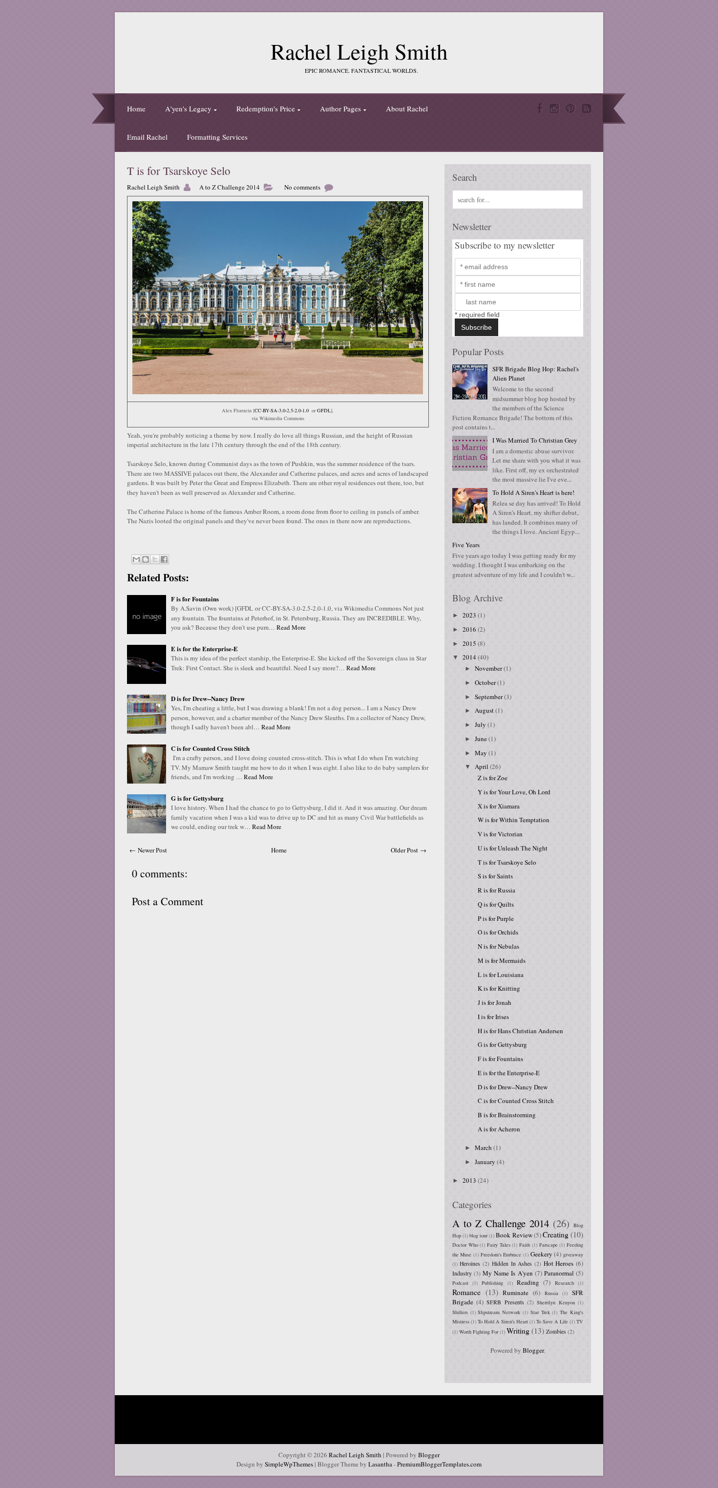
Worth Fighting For (478, 1331)
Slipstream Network (499, 1312)
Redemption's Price (265, 108)
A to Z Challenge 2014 (229, 187)
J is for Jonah (494, 1002)
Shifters (460, 1312)
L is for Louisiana (501, 974)
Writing (518, 1331)
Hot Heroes (559, 1263)
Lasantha (380, 1464)
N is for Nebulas (498, 946)
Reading (528, 1282)
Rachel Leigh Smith (359, 51)
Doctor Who (465, 1244)
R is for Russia (496, 890)
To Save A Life (552, 1321)
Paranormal (559, 1273)
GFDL (324, 410)
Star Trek (540, 1312)
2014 (470, 657)
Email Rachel (147, 137)
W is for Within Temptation (513, 819)
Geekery (541, 1254)
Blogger (533, 1350)
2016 (470, 629)
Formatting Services (217, 137)
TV (579, 1321)
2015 (470, 643)
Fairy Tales (498, 1244)
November (489, 668)
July (481, 724)
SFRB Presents (505, 1302)
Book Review (514, 1235)
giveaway (573, 1254)
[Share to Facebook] (164, 559)
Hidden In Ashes (512, 1263)
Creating (556, 1234)
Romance (466, 1292)
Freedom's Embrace (501, 1254)
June (481, 738)
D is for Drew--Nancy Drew (208, 698)
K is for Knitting (499, 988)
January (486, 1161)
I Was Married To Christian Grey (534, 440)
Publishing (492, 1282)
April (482, 766)
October (486, 682)
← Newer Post (148, 850)
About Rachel (407, 108)
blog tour (478, 1235)
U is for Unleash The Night (513, 848)
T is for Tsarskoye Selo (179, 170)
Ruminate (515, 1292)
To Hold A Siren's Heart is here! (533, 492)
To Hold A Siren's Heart (503, 1321)
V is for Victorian (500, 833)
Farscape (548, 1244)
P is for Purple (496, 918)
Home (136, 108)
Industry (462, 1273)
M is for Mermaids (502, 960)
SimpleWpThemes (289, 1464)
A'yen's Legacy (188, 108)
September (489, 696)
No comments (302, 187)
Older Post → (408, 850)
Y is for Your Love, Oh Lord (514, 791)
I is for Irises (493, 1016)
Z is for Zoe (492, 777)
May (481, 752)
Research (564, 1282)
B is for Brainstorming (507, 1114)
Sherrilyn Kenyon (555, 1302)
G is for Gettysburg (197, 798)
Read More (291, 627)
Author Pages (340, 108)
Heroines (470, 1263)
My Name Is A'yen (507, 1273)
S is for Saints (495, 876)
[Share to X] (155, 559)
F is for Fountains (195, 598)
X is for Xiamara (499, 806)
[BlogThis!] (145, 559)
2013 (470, 1180)
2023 (470, 615)
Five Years (466, 544)
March (484, 1147)
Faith (524, 1244)
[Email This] (136, 559)
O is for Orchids (498, 932)
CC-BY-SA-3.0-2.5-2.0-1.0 (281, 410)
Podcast (460, 1282)
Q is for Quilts (496, 904)
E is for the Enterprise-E (204, 648)
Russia (551, 1293)
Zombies (556, 1331)
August (485, 710)
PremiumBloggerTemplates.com (439, 1464)
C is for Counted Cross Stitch (210, 748)
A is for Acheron (499, 1129)
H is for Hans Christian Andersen (520, 1030)
